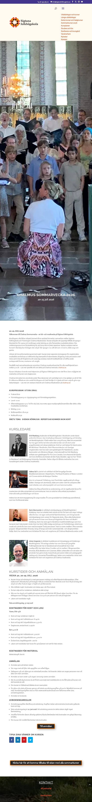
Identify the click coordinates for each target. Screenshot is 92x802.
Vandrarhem (46, 795)
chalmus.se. (62, 367)
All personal (46, 788)
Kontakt (46, 782)
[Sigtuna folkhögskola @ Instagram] (79, 2)
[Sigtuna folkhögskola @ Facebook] (72, 2)
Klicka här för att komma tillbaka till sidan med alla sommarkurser (46, 762)
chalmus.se (66, 383)
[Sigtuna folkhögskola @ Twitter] (76, 2)
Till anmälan (46, 726)
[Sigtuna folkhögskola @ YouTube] (82, 2)
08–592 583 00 (44, 2)
